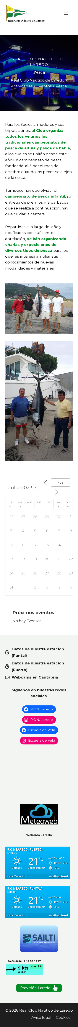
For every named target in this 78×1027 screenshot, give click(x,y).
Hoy (60, 482)
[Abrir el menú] (66, 13)
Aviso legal (41, 1017)
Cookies (63, 1017)
